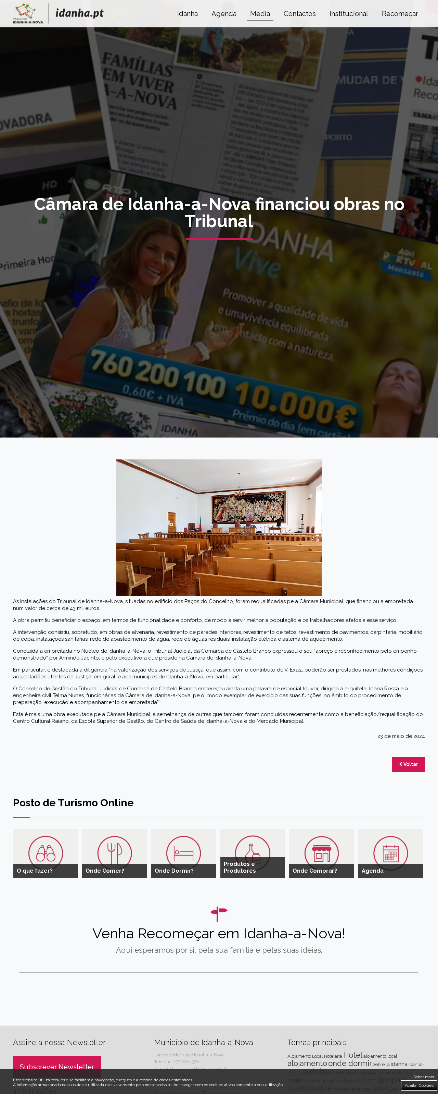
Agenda (223, 14)
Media (260, 14)
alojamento (307, 1063)
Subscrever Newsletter (57, 1067)
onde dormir (350, 1063)
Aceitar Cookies (419, 1085)
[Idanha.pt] (58, 21)
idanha (399, 1064)
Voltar (410, 764)
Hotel (352, 1055)
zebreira (381, 1064)
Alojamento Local (305, 1056)
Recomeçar (400, 14)
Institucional (349, 14)
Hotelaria (333, 1056)
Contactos (300, 14)
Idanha (187, 14)
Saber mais (423, 1077)
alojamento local (380, 1056)
